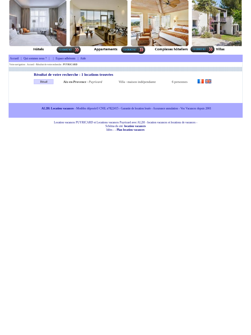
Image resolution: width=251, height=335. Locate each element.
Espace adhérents (65, 58)
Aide (83, 58)
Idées (109, 129)
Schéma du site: (125, 126)
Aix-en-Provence (74, 82)
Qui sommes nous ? (35, 58)
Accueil (14, 58)
